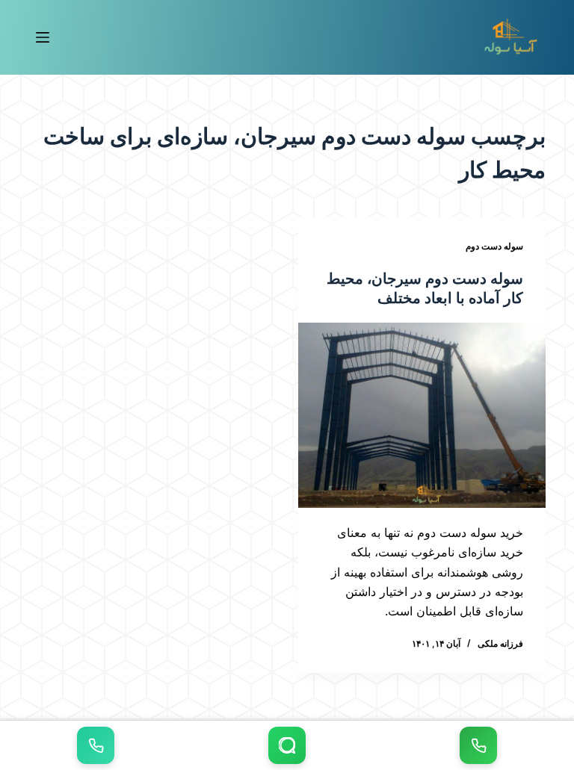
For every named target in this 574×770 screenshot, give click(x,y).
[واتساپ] (287, 745)
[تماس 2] (95, 745)
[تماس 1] (478, 745)
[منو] (42, 37)
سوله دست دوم (494, 246)
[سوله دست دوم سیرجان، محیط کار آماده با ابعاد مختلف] (422, 415)
